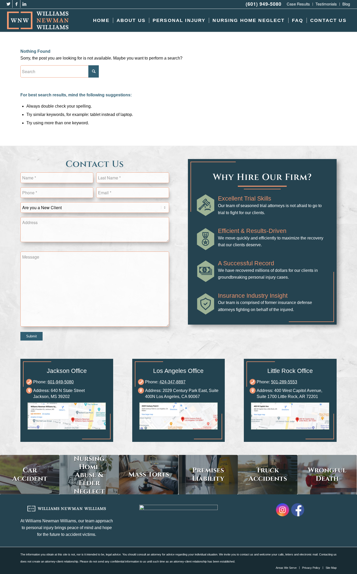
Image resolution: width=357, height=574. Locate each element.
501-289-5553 (284, 382)
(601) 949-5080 (263, 4)
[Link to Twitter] (8, 4)
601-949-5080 (61, 382)
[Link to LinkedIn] (24, 4)
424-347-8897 (172, 382)
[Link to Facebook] (16, 4)
